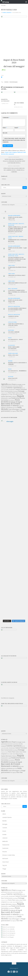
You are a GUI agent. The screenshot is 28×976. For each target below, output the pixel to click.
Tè (20, 409)
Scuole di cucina (12, 322)
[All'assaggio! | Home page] (6, 2)
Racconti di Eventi (10, 403)
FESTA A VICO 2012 (13, 355)
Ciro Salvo (6, 389)
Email (16, 127)
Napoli (20, 396)
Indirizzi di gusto (19, 394)
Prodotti (4, 402)
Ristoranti (14, 288)
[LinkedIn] (14, 972)
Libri (6, 396)
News (9, 288)
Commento (6, 117)
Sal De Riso (21, 405)
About (4, 814)
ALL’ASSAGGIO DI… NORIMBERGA (17, 370)
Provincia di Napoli (15, 402)
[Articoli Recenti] (5, 211)
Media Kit (5, 841)
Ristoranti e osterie (10, 405)
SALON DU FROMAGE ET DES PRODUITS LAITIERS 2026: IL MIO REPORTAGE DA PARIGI (17, 259)
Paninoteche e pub (6, 398)
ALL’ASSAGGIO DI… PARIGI (15, 339)
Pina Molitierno (12, 400)
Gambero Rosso (18, 393)
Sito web (5, 132)
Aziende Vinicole (7, 817)
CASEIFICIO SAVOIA (13, 316)
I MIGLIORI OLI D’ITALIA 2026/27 (16, 275)
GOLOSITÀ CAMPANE (13, 332)
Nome (5, 127)
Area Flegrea (12, 384)
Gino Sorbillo (9, 394)
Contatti (4, 827)
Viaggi (16, 255)
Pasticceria (15, 398)
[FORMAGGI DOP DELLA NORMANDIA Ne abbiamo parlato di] (14, 469)
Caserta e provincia (14, 388)
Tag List (4, 865)
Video (17, 411)
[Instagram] (11, 972)
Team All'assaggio (13, 82)
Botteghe (10, 376)
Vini (21, 411)
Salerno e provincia (6, 407)
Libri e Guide (11, 265)
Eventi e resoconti (13, 223)
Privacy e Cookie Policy (8, 855)
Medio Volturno (13, 396)
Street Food (5, 862)
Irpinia (3, 396)
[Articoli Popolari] (14, 211)
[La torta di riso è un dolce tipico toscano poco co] (14, 569)
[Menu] (26, 2)
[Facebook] (9, 972)
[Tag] (22, 211)
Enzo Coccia (4, 391)
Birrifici (4, 821)
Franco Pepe (11, 393)
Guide (14, 394)
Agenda (4, 384)
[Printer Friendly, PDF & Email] (3, 69)
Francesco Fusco (4, 393)
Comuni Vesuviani (21, 389)
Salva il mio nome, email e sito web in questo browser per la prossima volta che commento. (14, 140)
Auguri (3, 5)
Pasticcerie (11, 330)
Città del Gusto (12, 389)
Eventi (4, 831)
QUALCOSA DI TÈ (12, 378)
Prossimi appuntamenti (14, 215)
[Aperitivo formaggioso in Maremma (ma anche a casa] (14, 598)
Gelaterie (4, 838)
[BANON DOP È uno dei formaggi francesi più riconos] (14, 513)
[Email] (17, 972)
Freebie (4, 834)
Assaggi (19, 384)
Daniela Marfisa (6, 12)
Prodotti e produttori (14, 306)
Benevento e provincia (13, 386)
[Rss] (19, 972)
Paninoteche (5, 844)
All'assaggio (11, 345)
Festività (6, 82)
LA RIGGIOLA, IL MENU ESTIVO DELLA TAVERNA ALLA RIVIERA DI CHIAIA (17, 292)
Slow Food (14, 407)
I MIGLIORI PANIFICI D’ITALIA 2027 (17, 283)
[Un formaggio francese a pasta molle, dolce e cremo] (14, 437)
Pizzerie (10, 360)
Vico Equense (13, 411)
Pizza (17, 400)
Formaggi (21, 391)
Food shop (15, 391)
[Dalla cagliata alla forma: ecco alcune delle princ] (14, 549)
